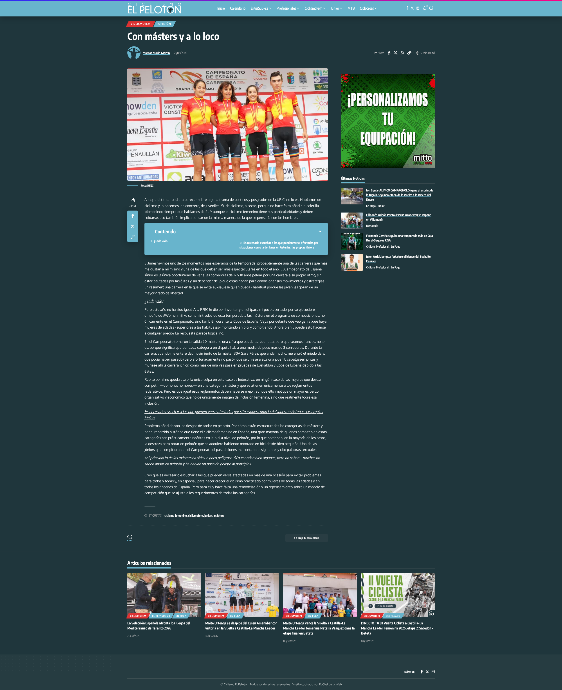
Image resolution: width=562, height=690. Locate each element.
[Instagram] (417, 8)
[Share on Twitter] (396, 52)
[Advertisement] (388, 310)
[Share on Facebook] (389, 52)
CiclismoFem (141, 23)
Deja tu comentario (308, 538)
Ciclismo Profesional (377, 246)
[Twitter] (412, 8)
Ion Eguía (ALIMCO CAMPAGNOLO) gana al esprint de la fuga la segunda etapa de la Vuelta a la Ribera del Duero (399, 194)
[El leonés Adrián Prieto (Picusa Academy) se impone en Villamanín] (352, 221)
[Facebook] (407, 8)
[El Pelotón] (156, 8)
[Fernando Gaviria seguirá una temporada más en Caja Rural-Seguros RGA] (352, 241)
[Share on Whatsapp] (402, 52)
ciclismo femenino (175, 515)
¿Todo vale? (161, 241)
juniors (208, 515)
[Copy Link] (409, 52)
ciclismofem (195, 515)
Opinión (164, 23)
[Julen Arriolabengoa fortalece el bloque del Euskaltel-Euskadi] (352, 262)
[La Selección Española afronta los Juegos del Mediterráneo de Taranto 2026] (164, 595)
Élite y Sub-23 (161, 616)
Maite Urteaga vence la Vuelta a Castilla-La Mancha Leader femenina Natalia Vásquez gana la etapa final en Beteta (319, 628)
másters (219, 515)
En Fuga (371, 205)
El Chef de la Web (330, 684)
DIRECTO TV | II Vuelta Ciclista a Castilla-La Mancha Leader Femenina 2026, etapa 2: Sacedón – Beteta (397, 628)
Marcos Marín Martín (156, 53)
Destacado (372, 225)
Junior (381, 205)
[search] (431, 8)
